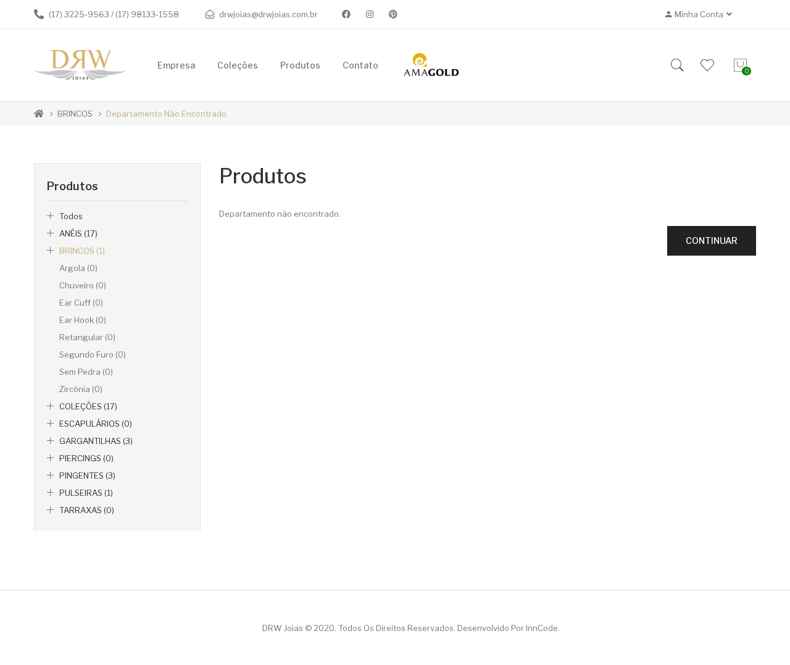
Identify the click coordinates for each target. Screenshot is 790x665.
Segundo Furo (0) (92, 354)
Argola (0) (78, 268)
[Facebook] (346, 14)
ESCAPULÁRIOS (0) (95, 424)
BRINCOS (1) (82, 251)
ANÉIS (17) (78, 233)
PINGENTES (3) (87, 475)
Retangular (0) (87, 337)
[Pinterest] (393, 14)
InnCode (542, 628)
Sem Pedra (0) (86, 372)
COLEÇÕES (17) (88, 406)
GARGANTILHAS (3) (96, 441)
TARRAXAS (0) (86, 510)
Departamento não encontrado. (167, 114)
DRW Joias (282, 628)
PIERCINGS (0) (86, 458)
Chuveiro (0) (82, 285)
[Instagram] (369, 14)
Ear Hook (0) (82, 320)
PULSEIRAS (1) (86, 493)
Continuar (712, 240)
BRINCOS (75, 114)
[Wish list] (707, 65)
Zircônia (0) (80, 389)
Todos (71, 216)
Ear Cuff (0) (81, 302)
